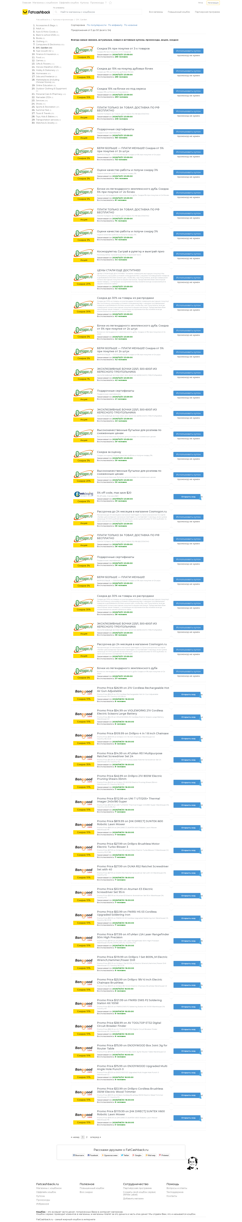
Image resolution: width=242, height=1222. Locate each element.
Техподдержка (175, 1192)
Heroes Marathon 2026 (48, 67)
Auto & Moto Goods (47, 31)
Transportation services (48, 120)
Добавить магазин (133, 1198)
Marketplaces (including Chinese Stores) (47, 80)
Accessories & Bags (47, 25)
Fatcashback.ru (43, 19)
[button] (213, 3)
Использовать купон (188, 51)
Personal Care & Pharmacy (51, 94)
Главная (26, 2)
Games (41, 60)
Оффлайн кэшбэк (69, 2)
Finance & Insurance (47, 54)
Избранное (42, 1203)
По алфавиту (58, 8)
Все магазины (156, 12)
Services (42, 100)
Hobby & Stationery (47, 70)
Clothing (41, 41)
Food (40, 57)
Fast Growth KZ (45, 51)
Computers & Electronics (50, 44)
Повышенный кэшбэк (92, 1188)
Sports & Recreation (47, 107)
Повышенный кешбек (179, 12)
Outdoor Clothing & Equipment (51, 89)
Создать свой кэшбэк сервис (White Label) (139, 1193)
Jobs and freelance (46, 76)
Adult (40, 28)
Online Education (46, 85)
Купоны (84, 2)
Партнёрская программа (137, 1188)
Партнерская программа (207, 12)
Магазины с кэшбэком (45, 2)
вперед (95, 1137)
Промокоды (97, 2)
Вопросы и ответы (177, 1188)
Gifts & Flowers (45, 63)
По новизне (130, 25)
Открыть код (192, 497)
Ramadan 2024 (44, 97)
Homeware (43, 73)
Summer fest (43, 110)
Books (40, 38)
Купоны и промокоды (63, 19)
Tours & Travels (45, 113)
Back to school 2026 (47, 35)
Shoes (41, 104)
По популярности (96, 25)
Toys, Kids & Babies (47, 116)
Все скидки (86, 1192)
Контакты (172, 1196)
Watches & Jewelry (46, 123)
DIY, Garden (81, 19)
